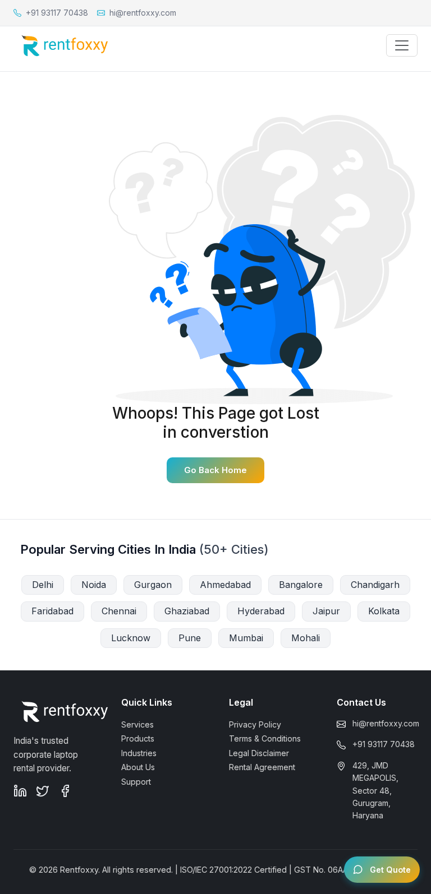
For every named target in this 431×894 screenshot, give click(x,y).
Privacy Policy (255, 724)
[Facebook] (65, 791)
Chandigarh (375, 584)
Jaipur (326, 611)
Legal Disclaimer (259, 753)
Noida (93, 584)
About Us (138, 767)
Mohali (305, 637)
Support (136, 781)
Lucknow (130, 637)
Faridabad (52, 611)
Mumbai (246, 637)
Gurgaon (153, 584)
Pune (189, 637)
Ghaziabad (186, 611)
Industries (139, 753)
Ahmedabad (225, 584)
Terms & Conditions (265, 738)
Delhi (42, 584)
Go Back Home (215, 470)
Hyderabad (261, 611)
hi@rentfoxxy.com (385, 723)
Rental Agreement (262, 767)
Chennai (119, 611)
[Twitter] (42, 791)
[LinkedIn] (20, 791)
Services (137, 724)
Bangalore (301, 584)
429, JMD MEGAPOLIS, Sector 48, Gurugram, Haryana (375, 791)
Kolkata (384, 611)
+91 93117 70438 (383, 744)
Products (137, 738)
